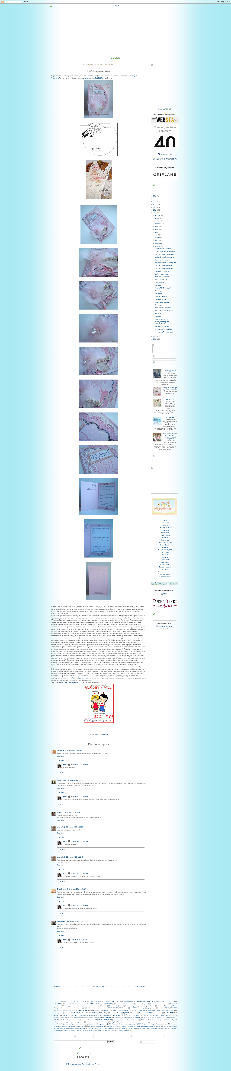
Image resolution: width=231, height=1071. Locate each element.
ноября (157, 218)
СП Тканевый (68, 1024)
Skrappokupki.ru (165, 545)
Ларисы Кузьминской (80, 678)
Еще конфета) (159, 282)
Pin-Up (91, 1030)
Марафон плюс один (81, 1013)
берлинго (83, 1003)
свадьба (113, 1022)
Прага (64, 1019)
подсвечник (118, 1017)
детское (160, 1006)
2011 (155, 339)
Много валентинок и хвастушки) (165, 263)
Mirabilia (73, 1030)
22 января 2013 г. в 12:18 (79, 841)
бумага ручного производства (159, 1003)
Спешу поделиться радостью (165, 251)
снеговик (145, 1022)
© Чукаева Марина (73, 1064)
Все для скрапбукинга (165, 550)
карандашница (151, 1008)
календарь (133, 1008)
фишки (64, 1026)
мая (156, 235)
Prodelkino (165, 530)
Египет (175, 1006)
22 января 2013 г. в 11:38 (74, 827)
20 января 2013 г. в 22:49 (79, 797)
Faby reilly (173, 1028)
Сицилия (126, 1022)
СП (170, 1022)
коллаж (166, 1008)
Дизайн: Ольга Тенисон (92, 1064)
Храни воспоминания (165, 572)
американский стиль (143, 1002)
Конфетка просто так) (170, 371)
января (157, 246)
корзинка (97, 1010)
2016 (155, 204)
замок (64, 1008)
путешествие (104, 1020)
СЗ (120, 1022)
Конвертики (170, 399)
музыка (135, 1013)
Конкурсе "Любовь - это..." (70, 682)
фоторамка (91, 1026)
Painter (59, 812)
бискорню (101, 1003)
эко (106, 1028)
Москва (119, 1013)
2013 (155, 213)
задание (58, 1008)
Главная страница (98, 986)
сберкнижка (104, 1022)
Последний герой (170, 1017)
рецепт (137, 1019)
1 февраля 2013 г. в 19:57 (75, 921)
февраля (158, 243)
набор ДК (150, 1013)
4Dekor (165, 520)
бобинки (117, 1003)
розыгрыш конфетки (163, 1019)
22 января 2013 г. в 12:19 (79, 873)
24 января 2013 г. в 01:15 (77, 889)
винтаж (85, 1006)
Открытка (158, 313)
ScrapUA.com (165, 535)
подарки (108, 1017)
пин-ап (64, 1017)
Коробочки (158, 294)
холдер (125, 1026)
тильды (133, 1024)
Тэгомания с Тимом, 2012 (163, 329)
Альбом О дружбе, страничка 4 (165, 257)
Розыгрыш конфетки (162, 319)
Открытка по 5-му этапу (163, 308)
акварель (106, 1001)
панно (144, 1015)
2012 (155, 336)
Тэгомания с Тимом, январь (164, 332)
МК (105, 1013)
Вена (66, 1006)
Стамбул (76, 1024)
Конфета (158, 285)
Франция (100, 1026)
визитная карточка (75, 1006)
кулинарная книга (153, 1010)
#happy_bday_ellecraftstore (73, 1001)
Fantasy (165, 525)
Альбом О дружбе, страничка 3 (165, 265)
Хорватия (132, 1026)
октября (158, 221)
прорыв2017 (93, 1019)
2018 (155, 199)
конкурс (59, 1010)
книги (159, 1008)
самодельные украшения (76, 1022)
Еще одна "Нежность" (162, 296)
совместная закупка (155, 1022)
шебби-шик (104, 734)
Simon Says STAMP (165, 542)
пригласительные (74, 1019)
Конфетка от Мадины (162, 326)
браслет (138, 1003)
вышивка (96, 1006)
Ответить (60, 756)
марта (157, 240)
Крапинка (165, 557)
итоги (126, 1008)
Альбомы (115, 1002)
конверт (174, 1008)
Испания (109, 1008)
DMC (161, 1028)
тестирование (125, 1024)
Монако (111, 1013)
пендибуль (57, 1017)
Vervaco (126, 1030)
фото (81, 1026)
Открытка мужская (161, 279)
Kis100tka (60, 750)
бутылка (172, 1003)
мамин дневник (58, 1013)
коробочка (105, 1010)
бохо (132, 1003)
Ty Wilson (119, 1030)
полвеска (144, 1017)
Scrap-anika (165, 533)
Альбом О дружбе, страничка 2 (165, 268)
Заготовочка (165, 552)
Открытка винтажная (162, 260)
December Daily (144, 1028)
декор (135, 1006)
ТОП (139, 1024)
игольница (79, 1008)
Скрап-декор (165, 560)
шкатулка (99, 1028)
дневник (168, 1006)
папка (150, 1015)
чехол (72, 1028)
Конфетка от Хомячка (162, 271)
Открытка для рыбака (162, 302)
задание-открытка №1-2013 (91, 78)
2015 (155, 207)
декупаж (141, 1006)
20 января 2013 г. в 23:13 (71, 812)
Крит (126, 1010)
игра (85, 1008)
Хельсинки (118, 1026)
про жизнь (84, 1019)
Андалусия (157, 1001)
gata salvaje (61, 827)
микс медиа (96, 1013)
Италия (118, 1008)
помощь (152, 1017)
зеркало (71, 1008)
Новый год (168, 1013)
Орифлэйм (106, 1015)
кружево (134, 1010)
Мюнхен (141, 1013)
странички (103, 1024)
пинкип (70, 1017)
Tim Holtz (112, 1030)
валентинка (57, 1006)
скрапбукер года (136, 1022)
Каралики (165, 555)
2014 (155, 210)
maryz (65, 765)
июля (157, 229)
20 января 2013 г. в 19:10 (73, 750)
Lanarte (66, 1030)
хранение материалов (145, 1026)
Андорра (165, 1001)
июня (157, 232)
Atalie (117, 1028)
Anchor (111, 1028)
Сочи (165, 1022)
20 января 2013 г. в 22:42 (75, 780)
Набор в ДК (158, 291)
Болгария (125, 1003)
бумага (146, 1003)
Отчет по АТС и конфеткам (164, 310)
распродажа (122, 1019)
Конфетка (158, 316)
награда (159, 1013)
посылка (56, 1020)
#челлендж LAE (58, 1001)
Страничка (170, 417)
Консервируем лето (69, 1010)
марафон (68, 1013)
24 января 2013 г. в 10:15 (79, 905)
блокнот (109, 1004)
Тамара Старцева (165, 567)
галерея (104, 1006)
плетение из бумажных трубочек (84, 1017)
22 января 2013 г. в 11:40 (74, 857)
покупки (137, 1017)
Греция (127, 1006)
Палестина (137, 1015)
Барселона (74, 1003)
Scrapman (165, 537)
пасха (172, 1015)
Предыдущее (140, 986)
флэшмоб (72, 1026)
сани (97, 1022)
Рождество (151, 1019)
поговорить (99, 1017)
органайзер (97, 1015)
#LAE (84, 1001)
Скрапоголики (165, 562)
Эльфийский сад (165, 574)
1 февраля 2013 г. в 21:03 (79, 940)
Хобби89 (165, 569)
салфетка (63, 1022)
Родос (143, 1019)
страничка (92, 1024)
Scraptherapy (165, 540)
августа (157, 226)
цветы (158, 1026)
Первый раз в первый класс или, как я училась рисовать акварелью (170, 436)
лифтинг (170, 1010)
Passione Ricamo (82, 1030)
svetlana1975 (61, 921)
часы (165, 1026)
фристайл (109, 1026)
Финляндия (57, 1026)
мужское (126, 1013)
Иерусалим (94, 1008)
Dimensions (154, 1028)
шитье (91, 1028)
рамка (115, 1019)
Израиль (101, 1008)
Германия (112, 1006)
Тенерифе (115, 1024)
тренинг (146, 1024)
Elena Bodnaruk (62, 889)
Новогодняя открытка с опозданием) (162, 322)
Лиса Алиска (61, 780)
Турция (153, 1024)
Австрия (98, 1001)
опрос (90, 1015)
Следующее (56, 986)
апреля (157, 238)
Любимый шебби (160, 299)
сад (173, 1020)
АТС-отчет (57, 1004)
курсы (163, 1010)
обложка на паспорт (69, 1015)
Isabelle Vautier (58, 1030)
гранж (121, 1006)
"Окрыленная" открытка (163, 249)
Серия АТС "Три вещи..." (163, 288)
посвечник (159, 1017)
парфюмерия (164, 1015)
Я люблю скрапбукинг (165, 577)
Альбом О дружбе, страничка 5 (165, 254)
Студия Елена (165, 564)
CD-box (123, 1028)
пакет (130, 1015)
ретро (130, 1019)
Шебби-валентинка (161, 274)
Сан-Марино (89, 1022)
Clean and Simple (132, 1028)
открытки (97, 734)
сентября (158, 224)
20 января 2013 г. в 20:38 (79, 765)
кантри (143, 1008)
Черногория (64, 1028)
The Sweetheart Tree (101, 1030)
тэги (165, 1024)
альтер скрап (128, 1002)
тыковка (160, 1024)
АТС (172, 1002)
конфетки (82, 1010)
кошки (114, 1010)
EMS (166, 1028)
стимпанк (84, 1024)
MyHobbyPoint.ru (165, 528)
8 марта (90, 1001)
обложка (56, 1015)
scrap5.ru (165, 547)
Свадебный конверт (170, 388)
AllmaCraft (165, 523)
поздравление (128, 1017)
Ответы (61, 760)
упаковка (173, 1024)
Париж (156, 1015)
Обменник (83, 1015)
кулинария (142, 1010)
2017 (155, 201)
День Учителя (150, 1006)
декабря (158, 215)
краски (121, 1010)
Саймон (56, 1022)
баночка (66, 1003)
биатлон (91, 1004)
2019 (155, 196)
